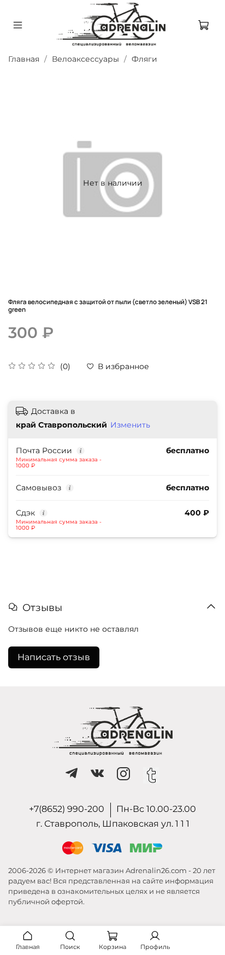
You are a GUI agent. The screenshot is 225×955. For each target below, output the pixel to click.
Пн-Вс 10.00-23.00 (156, 809)
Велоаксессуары (85, 59)
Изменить (130, 425)
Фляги (144, 59)
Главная (23, 59)
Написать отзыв (53, 657)
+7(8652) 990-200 (66, 809)
